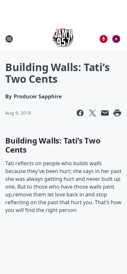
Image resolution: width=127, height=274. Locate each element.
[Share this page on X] (92, 113)
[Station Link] (63, 38)
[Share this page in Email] (104, 113)
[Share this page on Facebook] (80, 113)
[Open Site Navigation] (9, 39)
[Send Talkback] (103, 39)
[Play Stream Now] (116, 39)
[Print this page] (117, 113)
